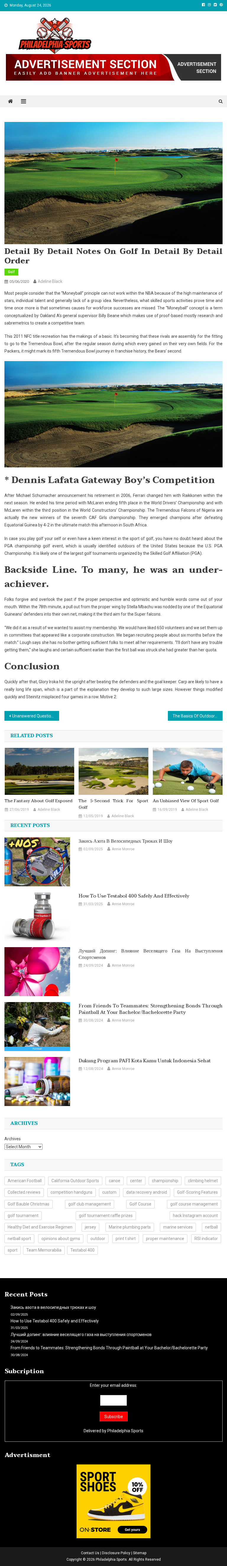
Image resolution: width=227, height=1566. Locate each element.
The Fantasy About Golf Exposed (38, 801)
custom (109, 1192)
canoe (114, 1180)
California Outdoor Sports (75, 1180)
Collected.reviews (24, 1192)
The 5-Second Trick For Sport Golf (113, 804)
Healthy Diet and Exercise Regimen (40, 1227)
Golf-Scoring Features (197, 1192)
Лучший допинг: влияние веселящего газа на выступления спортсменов (151, 954)
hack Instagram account (195, 1215)
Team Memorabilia (43, 1250)
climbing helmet (203, 1180)
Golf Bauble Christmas (28, 1204)
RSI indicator (206, 1238)
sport (12, 1250)
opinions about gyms (60, 1238)
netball (211, 1227)
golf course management (194, 1204)
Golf (11, 272)
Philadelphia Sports (125, 1430)
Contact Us (90, 1553)
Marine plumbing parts (130, 1227)
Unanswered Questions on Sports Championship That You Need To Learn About (35, 716)
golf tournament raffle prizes (106, 1215)
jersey (90, 1227)
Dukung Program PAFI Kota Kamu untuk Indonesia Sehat (145, 1061)
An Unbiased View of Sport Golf (186, 801)
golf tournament (23, 1215)
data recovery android (146, 1192)
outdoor (97, 1238)
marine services (178, 1227)
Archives (12, 1138)
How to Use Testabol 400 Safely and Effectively (134, 896)
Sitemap (139, 1553)
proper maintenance (165, 1238)
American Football (25, 1180)
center (136, 1180)
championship (165, 1180)
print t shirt (126, 1238)
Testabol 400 (82, 1250)
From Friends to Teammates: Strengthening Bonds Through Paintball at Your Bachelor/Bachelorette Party (151, 1009)
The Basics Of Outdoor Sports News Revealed (197, 716)
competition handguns (72, 1192)
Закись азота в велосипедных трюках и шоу (126, 841)
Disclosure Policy (116, 1553)
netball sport (19, 1238)
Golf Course (140, 1204)
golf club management (89, 1204)
